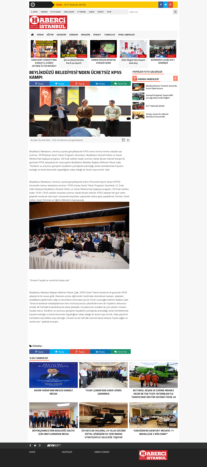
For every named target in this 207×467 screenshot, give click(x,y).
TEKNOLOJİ (109, 34)
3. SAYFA (34, 12)
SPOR (109, 12)
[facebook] (160, 5)
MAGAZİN (85, 34)
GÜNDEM (44, 12)
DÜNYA (40, 34)
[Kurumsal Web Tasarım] (54, 445)
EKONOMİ (61, 34)
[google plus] (170, 5)
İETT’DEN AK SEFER (75, 5)
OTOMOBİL (81, 12)
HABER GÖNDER (101, 451)
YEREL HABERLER (126, 34)
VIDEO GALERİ (69, 12)
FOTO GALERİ (55, 12)
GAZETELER (67, 451)
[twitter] (165, 5)
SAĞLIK (91, 12)
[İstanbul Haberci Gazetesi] (48, 22)
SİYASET (100, 12)
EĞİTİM (50, 34)
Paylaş (40, 83)
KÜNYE (32, 451)
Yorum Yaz (122, 83)
